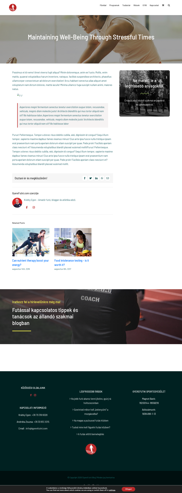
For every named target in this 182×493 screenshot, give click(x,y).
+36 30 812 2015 (41, 421)
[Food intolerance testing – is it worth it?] (72, 242)
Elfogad (128, 489)
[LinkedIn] (96, 178)
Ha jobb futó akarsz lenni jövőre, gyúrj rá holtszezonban (91, 400)
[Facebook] (84, 178)
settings (112, 490)
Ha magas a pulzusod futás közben (91, 420)
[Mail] (107, 178)
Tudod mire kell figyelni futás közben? (91, 427)
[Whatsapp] (102, 178)
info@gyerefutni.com (36, 428)
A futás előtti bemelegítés (91, 434)
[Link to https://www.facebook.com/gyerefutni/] (26, 207)
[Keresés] (169, 5)
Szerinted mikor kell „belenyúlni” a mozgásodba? (91, 411)
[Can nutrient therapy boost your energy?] (30, 242)
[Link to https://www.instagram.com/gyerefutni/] (33, 207)
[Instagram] (35, 395)
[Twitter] (90, 178)
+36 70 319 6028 (39, 414)
